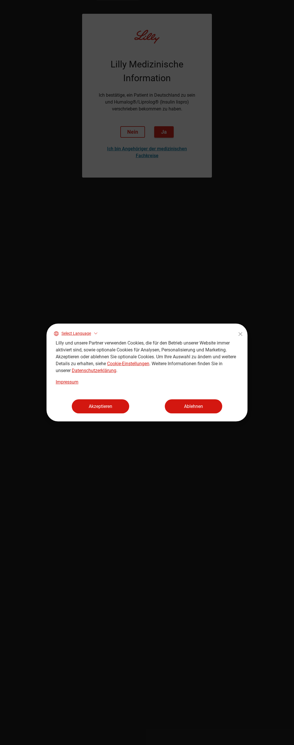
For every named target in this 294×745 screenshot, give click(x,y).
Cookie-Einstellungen (128, 363)
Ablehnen (193, 406)
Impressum (67, 382)
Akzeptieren (100, 406)
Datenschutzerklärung (94, 370)
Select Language (76, 333)
